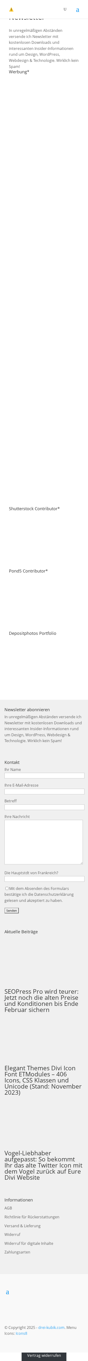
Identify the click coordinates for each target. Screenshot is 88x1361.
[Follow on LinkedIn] (21, 1291)
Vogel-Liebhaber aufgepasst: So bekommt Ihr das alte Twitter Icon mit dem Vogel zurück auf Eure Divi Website (43, 1165)
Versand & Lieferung (22, 1225)
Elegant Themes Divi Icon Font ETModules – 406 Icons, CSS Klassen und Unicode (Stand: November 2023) (43, 1080)
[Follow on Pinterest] (80, 1291)
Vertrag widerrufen (44, 1355)
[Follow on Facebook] (51, 1291)
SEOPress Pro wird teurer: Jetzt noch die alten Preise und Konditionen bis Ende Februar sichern (41, 1000)
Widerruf (12, 1234)
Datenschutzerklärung (54, 894)
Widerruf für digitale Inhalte (28, 1243)
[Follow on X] (61, 1291)
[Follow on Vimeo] (41, 1291)
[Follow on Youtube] (31, 1291)
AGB (8, 1208)
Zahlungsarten (17, 1252)
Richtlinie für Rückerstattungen (31, 1217)
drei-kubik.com (51, 1327)
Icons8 (21, 1333)
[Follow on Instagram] (70, 1291)
